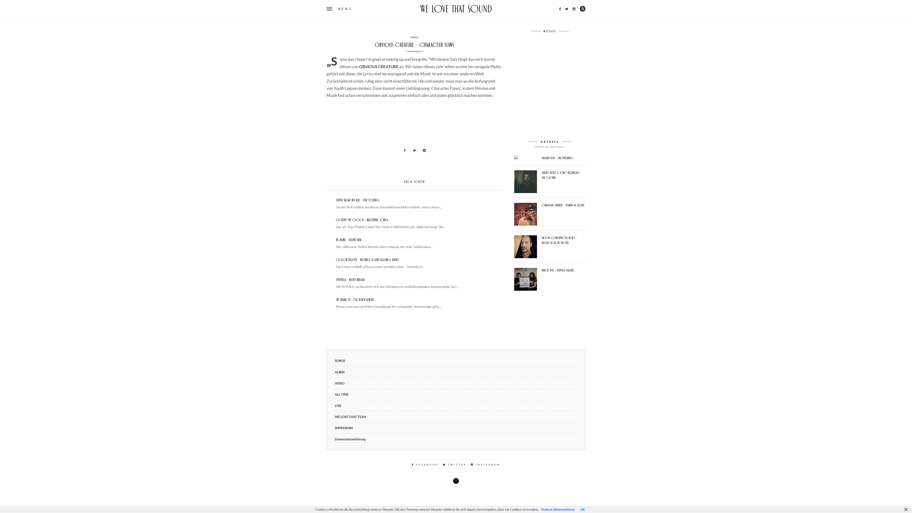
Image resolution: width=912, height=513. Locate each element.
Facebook (426, 464)
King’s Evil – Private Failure (558, 270)
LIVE (338, 406)
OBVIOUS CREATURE (379, 66)
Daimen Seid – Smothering (557, 158)
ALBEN (340, 372)
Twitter (456, 464)
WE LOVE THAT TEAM (350, 417)
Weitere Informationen (558, 509)
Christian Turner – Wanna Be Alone (563, 205)
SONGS (414, 37)
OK (582, 509)
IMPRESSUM (344, 428)
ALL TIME (341, 394)
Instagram (487, 464)
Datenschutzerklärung (350, 439)
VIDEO (339, 383)
